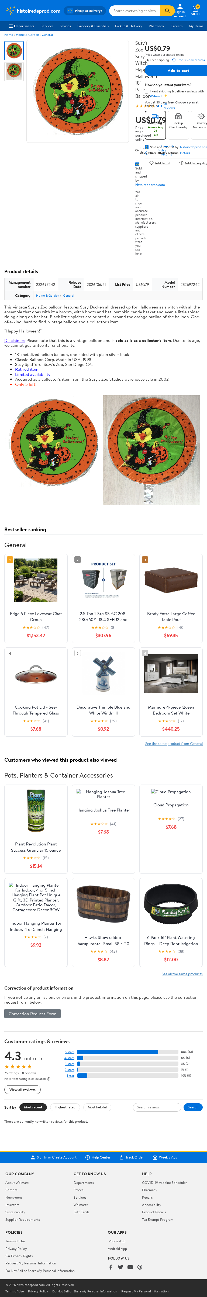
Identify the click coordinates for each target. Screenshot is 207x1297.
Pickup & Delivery (128, 25)
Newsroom (13, 1197)
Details (185, 153)
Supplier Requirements (22, 1219)
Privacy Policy (16, 1248)
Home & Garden (27, 34)
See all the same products (182, 973)
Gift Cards (81, 1211)
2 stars (69, 1070)
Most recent (33, 1107)
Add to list (162, 163)
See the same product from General (174, 743)
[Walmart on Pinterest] (140, 1267)
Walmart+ (81, 1204)
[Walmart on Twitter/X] (120, 1267)
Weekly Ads (168, 1157)
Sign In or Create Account (57, 1157)
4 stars (69, 1058)
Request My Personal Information (30, 1263)
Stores (78, 1189)
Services (47, 25)
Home (8, 34)
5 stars (69, 1052)
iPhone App (116, 1241)
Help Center (101, 1157)
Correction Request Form (32, 1014)
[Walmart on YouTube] (130, 1267)
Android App (117, 1248)
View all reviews (22, 1089)
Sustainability (15, 1211)
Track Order (135, 1157)
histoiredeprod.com (150, 184)
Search (193, 1107)
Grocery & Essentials (93, 25)
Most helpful (97, 1107)
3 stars (69, 1064)
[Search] (167, 10)
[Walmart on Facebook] (111, 1267)
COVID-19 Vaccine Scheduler (164, 1182)
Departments (24, 25)
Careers (176, 25)
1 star (70, 1076)
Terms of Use (15, 1241)
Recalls (147, 1197)
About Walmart (17, 1182)
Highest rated (65, 1107)
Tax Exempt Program (157, 1219)
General (47, 34)
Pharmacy (156, 25)
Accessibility (151, 1204)
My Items (196, 25)
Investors (12, 1204)
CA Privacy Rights (19, 1255)
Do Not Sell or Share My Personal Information (40, 1270)
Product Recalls (154, 1211)
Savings (65, 25)
